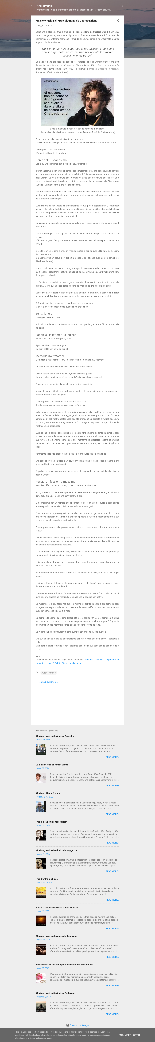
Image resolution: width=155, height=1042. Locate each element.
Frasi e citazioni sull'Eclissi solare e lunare (57, 907)
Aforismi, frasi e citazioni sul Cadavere (55, 993)
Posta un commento (48, 682)
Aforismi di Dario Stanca (48, 793)
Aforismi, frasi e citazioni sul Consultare (56, 736)
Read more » (112, 757)
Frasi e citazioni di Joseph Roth (51, 822)
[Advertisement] (77, 702)
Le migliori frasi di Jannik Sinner (52, 764)
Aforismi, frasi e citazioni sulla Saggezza (56, 850)
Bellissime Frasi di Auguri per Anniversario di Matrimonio (64, 964)
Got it (136, 1035)
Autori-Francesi (49, 672)
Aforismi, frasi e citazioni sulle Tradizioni (56, 936)
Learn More (124, 1035)
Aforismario (44, 6)
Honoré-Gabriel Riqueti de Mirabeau (64, 663)
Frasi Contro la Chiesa (47, 879)
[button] (117, 21)
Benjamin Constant (93, 659)
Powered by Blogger (79, 1025)
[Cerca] (122, 6)
